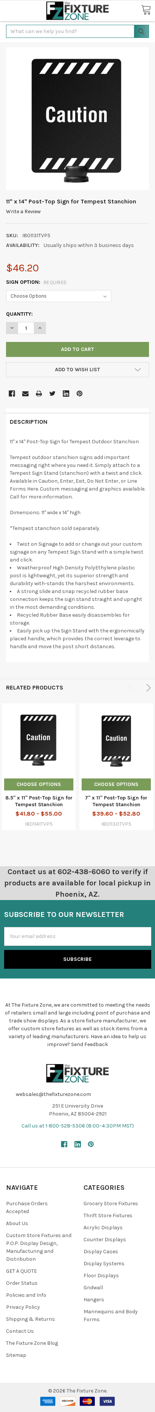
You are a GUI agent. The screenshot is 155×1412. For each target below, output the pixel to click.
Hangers (94, 1299)
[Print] (39, 393)
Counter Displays (105, 1239)
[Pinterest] (79, 393)
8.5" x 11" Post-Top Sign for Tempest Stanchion (39, 801)
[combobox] (77, 31)
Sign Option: (36, 282)
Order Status (22, 1283)
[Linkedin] (66, 393)
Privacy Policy (23, 1307)
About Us (17, 1223)
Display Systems (104, 1263)
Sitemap (16, 1355)
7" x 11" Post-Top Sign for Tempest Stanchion (116, 801)
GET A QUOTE (21, 1271)
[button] (13, 10)
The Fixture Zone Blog (32, 1343)
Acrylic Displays (103, 1227)
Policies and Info (26, 1295)
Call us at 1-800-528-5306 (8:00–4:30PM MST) (77, 1126)
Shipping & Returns (30, 1319)
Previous (132, 687)
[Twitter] (52, 393)
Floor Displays (101, 1275)
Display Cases (101, 1251)
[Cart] (146, 10)
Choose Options (39, 784)
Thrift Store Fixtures (108, 1215)
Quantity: (19, 314)
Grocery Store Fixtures (111, 1203)
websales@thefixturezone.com (53, 1094)
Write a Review (23, 211)
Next (147, 687)
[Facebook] (12, 393)
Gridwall (93, 1287)
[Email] (25, 393)
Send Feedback (89, 1044)
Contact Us (20, 1331)
